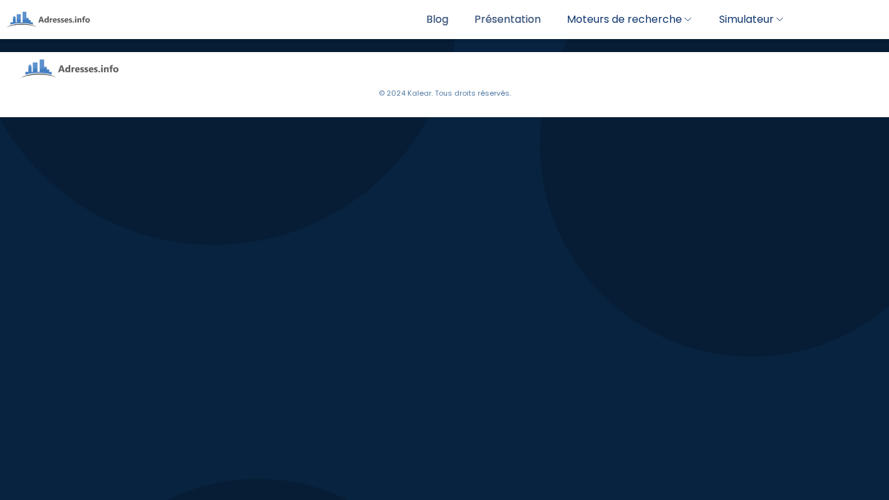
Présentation (507, 19)
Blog (437, 19)
